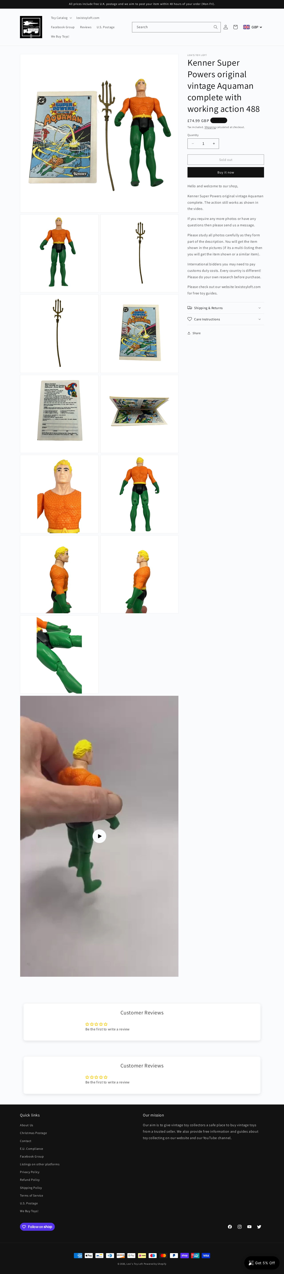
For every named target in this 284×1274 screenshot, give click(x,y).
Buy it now (225, 172)
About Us (26, 1125)
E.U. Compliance (31, 1149)
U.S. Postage (29, 1203)
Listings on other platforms (39, 1164)
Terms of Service (31, 1195)
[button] (61, 17)
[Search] (216, 27)
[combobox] (176, 27)
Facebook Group (32, 1156)
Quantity (193, 135)
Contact (25, 1141)
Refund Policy (30, 1180)
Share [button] (197, 333)
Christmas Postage (33, 1133)
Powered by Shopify (155, 1263)
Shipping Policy (31, 1188)
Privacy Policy (29, 1172)
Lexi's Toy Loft (134, 1263)
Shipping (210, 127)
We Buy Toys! (29, 1211)
